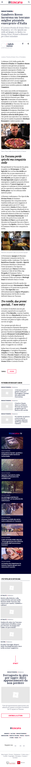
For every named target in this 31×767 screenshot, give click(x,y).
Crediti (5, 756)
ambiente (7, 733)
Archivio (15, 757)
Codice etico (25, 754)
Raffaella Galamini (10, 45)
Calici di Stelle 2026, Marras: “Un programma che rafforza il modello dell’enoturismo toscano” (12, 542)
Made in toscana (14, 735)
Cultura (3, 642)
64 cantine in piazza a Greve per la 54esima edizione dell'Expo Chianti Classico (22, 420)
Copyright (11, 756)
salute (27, 735)
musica (22, 735)
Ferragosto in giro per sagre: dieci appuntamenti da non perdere (15, 679)
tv (20, 737)
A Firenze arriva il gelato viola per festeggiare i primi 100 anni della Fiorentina (22, 393)
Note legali (4, 754)
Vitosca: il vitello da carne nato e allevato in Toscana (11, 520)
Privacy (11, 754)
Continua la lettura (15, 716)
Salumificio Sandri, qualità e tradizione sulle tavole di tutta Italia (11, 454)
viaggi (17, 737)
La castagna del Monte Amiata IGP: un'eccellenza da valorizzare (12, 499)
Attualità (4, 595)
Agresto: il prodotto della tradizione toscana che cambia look (10, 476)
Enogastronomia (7, 11)
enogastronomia (21, 733)
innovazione (5, 735)
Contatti (24, 756)
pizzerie (12, 371)
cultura (13, 733)
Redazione (15, 387)
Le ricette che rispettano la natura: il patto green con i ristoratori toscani (11, 565)
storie (12, 737)
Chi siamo (18, 756)
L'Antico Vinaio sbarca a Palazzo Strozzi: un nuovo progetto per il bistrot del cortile (21, 406)
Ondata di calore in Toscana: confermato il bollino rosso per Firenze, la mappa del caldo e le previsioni (11, 624)
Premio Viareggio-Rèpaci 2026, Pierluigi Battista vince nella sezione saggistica (11, 646)
